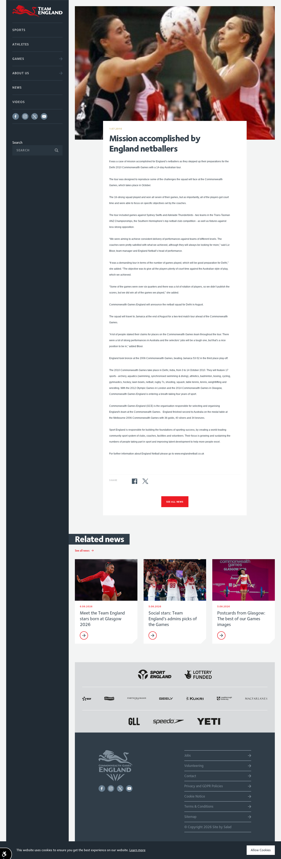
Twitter (34, 116)
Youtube (44, 116)
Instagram (25, 116)
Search (17, 142)
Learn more (137, 850)
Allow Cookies (261, 850)
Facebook (15, 116)
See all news (174, 501)
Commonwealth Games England (37, 11)
